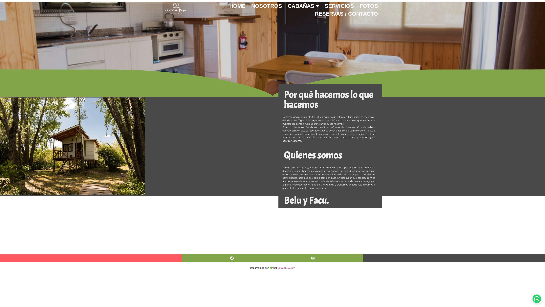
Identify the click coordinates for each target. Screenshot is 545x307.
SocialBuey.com (286, 267)
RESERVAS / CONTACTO (346, 14)
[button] (537, 298)
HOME (237, 6)
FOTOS (369, 6)
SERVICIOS (339, 6)
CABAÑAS (301, 6)
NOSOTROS (266, 6)
